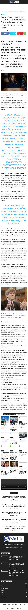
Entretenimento (21, 604)
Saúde (2, 594)
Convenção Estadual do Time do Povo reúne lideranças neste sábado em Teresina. (5, 441)
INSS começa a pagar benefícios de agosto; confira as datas (17, 556)
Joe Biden (21, 239)
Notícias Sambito (4, 588)
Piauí (20, 450)
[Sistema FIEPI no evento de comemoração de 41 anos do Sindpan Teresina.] (4, 573)
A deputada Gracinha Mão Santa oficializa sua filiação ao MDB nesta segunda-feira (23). (14, 470)
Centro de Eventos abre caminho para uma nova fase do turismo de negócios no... (14, 520)
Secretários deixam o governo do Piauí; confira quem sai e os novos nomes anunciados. (23, 454)
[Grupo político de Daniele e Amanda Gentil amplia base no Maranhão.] (23, 435)
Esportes (19, 606)
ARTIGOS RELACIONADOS (9, 414)
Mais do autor (20, 414)
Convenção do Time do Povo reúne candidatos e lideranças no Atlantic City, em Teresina (23, 425)
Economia (3, 583)
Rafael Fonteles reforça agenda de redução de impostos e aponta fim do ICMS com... (14, 505)
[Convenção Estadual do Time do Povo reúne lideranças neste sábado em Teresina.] (5, 435)
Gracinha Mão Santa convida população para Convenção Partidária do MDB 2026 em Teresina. (13, 441)
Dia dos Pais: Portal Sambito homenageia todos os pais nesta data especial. (14, 527)
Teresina (2, 597)
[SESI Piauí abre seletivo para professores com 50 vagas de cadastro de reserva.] (4, 565)
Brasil (11, 450)
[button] (25, 2)
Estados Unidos (16, 150)
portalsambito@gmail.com (16, 547)
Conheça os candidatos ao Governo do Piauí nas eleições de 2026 (14, 512)
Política (5, 11)
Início (2, 11)
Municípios (14, 604)
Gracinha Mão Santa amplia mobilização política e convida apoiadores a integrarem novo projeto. (14, 497)
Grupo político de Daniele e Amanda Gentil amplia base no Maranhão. (23, 440)
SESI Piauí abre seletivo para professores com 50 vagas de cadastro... (16, 565)
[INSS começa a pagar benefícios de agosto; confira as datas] (4, 558)
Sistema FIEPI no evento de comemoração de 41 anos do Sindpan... (16, 572)
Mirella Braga (5, 30)
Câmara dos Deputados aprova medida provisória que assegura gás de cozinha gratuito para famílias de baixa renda (23, 470)
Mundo (2, 590)
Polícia (14, 606)
